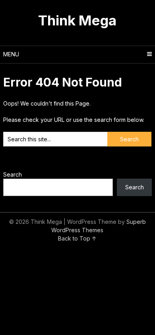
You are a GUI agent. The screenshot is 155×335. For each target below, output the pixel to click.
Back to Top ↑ (77, 238)
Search (12, 174)
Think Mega (77, 20)
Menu (11, 54)
